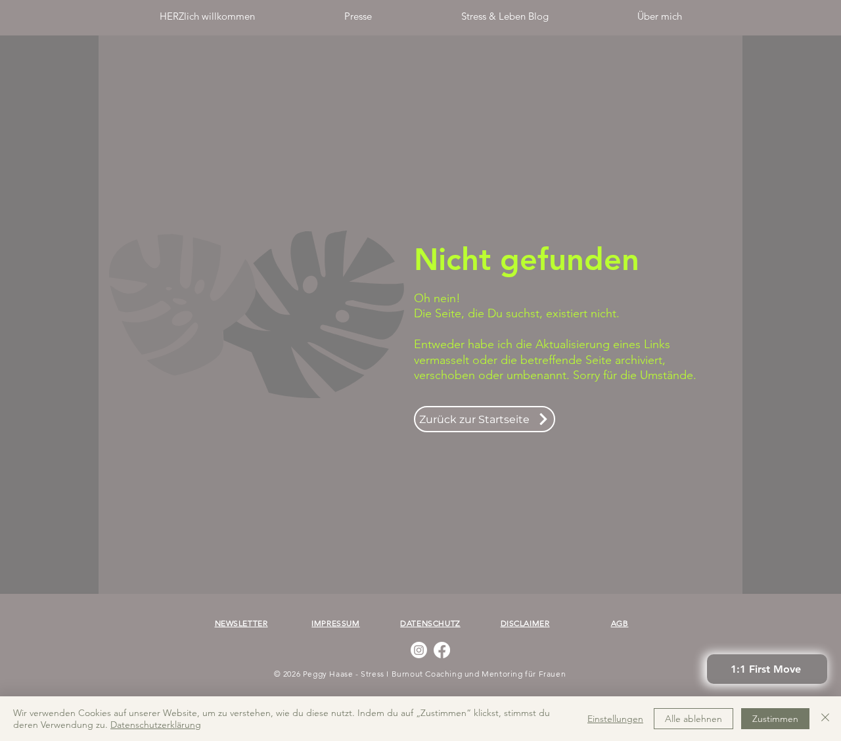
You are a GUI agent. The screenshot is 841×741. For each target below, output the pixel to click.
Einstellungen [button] (615, 719)
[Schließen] (825, 718)
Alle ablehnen (693, 719)
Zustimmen (775, 719)
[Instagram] (419, 650)
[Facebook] (442, 650)
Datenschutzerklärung (155, 724)
